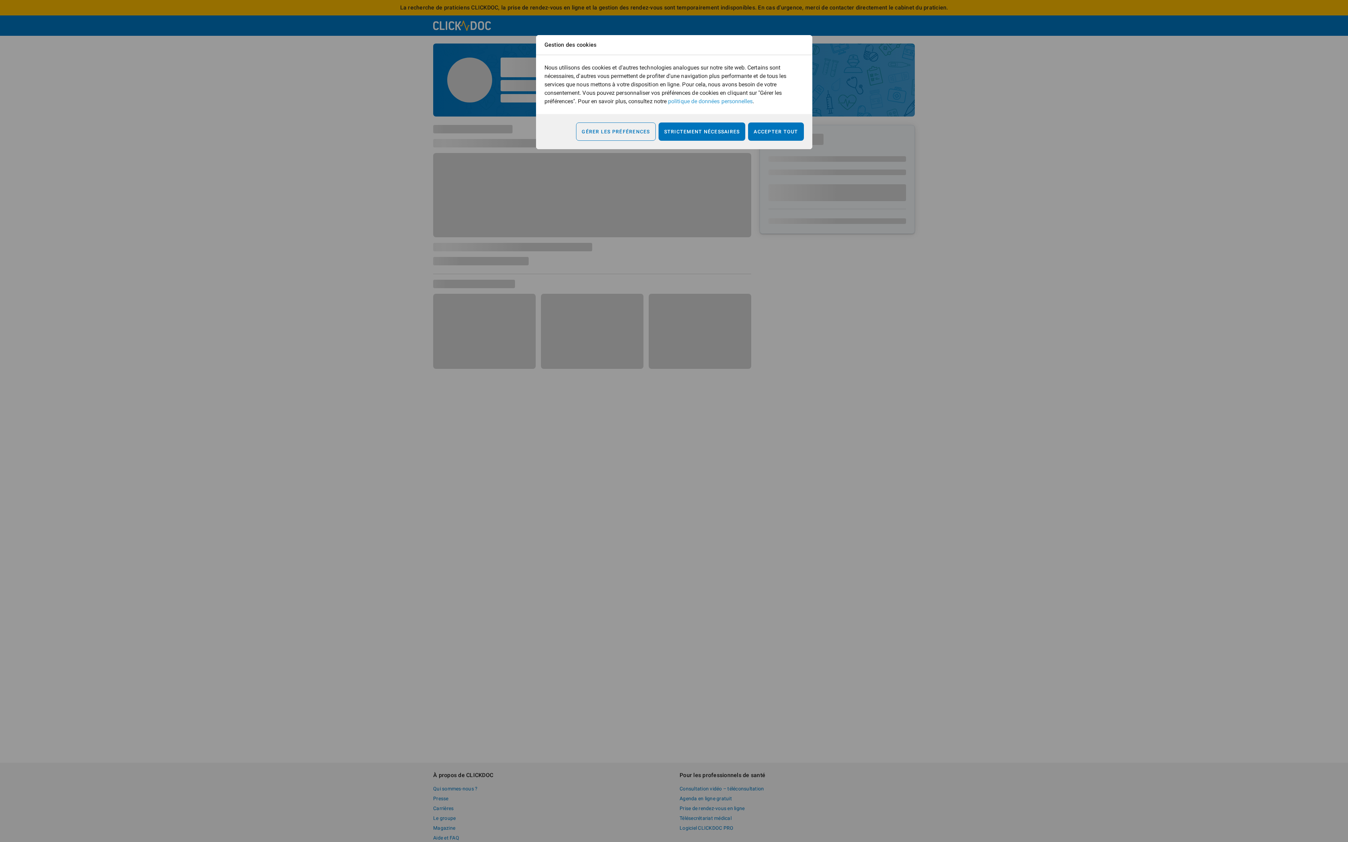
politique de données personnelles (710, 101)
